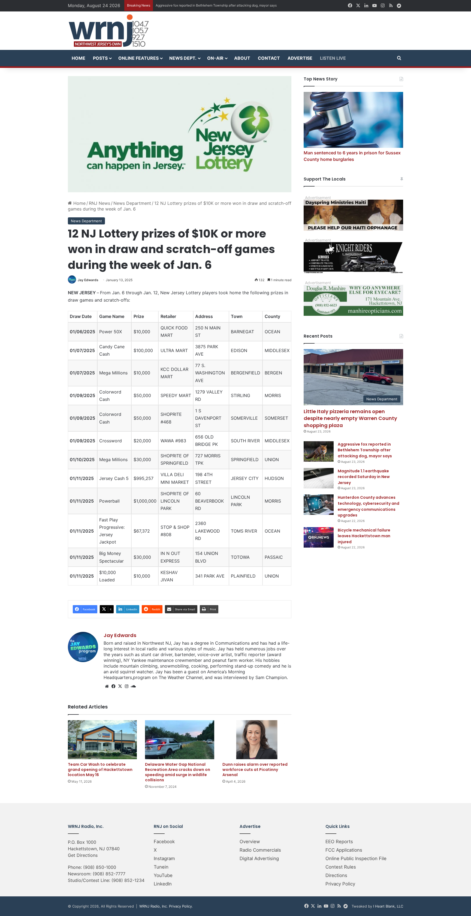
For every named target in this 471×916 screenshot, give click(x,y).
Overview (250, 841)
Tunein (161, 867)
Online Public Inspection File (356, 858)
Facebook (164, 841)
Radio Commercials (260, 850)
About (242, 58)
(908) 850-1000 (99, 867)
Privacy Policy (340, 884)
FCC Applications (343, 850)
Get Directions (83, 855)
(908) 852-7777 (109, 873)
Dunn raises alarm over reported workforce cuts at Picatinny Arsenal (255, 769)
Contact (269, 58)
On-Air (215, 58)
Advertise (300, 58)
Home (78, 58)
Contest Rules (340, 867)
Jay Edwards (88, 280)
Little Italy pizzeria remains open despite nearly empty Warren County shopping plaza (350, 418)
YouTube (163, 875)
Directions (336, 875)
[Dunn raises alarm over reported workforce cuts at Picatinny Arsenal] (256, 739)
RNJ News (99, 203)
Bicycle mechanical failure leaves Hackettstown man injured (364, 536)
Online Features (138, 58)
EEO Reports (339, 841)
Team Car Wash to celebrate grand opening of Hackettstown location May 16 (100, 769)
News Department (132, 203)
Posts (100, 58)
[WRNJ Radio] (109, 31)
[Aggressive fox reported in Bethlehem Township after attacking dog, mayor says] (319, 451)
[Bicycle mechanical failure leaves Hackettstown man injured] (319, 537)
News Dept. (183, 58)
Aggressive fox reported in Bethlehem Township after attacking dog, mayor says (365, 450)
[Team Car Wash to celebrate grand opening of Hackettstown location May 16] (102, 739)
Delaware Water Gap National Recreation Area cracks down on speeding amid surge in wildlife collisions (177, 772)
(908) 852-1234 (127, 880)
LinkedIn (163, 884)
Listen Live (333, 58)
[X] (120, 686)
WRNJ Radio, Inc (153, 906)
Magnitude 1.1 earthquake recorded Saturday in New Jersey (201, 5)
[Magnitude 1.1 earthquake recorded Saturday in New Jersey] (319, 478)
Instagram (164, 858)
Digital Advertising (259, 858)
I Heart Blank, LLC (388, 906)
